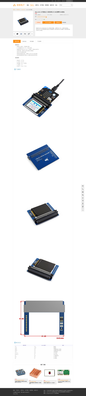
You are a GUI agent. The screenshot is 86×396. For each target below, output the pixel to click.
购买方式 (52, 5)
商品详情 (17, 41)
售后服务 (32, 41)
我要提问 (58, 22)
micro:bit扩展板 (29, 9)
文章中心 (37, 5)
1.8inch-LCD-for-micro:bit (42, 16)
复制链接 (64, 22)
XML (14, 393)
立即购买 (38, 22)
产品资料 (39, 41)
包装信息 (24, 41)
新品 (28, 5)
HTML (16, 393)
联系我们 (47, 5)
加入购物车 (49, 22)
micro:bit (23, 9)
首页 (14, 9)
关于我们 (42, 5)
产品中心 (32, 5)
